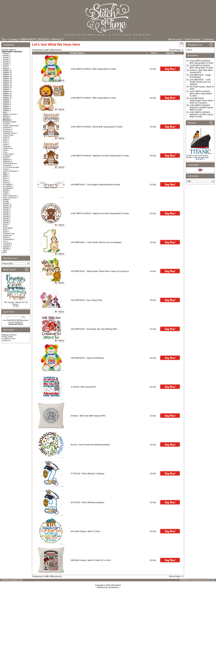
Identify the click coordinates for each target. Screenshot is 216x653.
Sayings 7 (6, 218)
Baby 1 (5, 112)
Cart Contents (192, 39)
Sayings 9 (6, 222)
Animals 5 (6, 61)
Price (153, 53)
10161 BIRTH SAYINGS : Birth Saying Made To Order (93, 69)
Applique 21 (7, 93)
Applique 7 (7, 107)
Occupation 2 (8, 186)
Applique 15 (7, 80)
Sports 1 (6, 230)
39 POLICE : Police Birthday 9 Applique (87, 502)
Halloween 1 (7, 160)
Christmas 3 (7, 131)
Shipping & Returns (9, 335)
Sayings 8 (6, 220)
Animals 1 (6, 53)
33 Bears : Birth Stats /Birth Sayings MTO (88, 416)
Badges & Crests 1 (10, 114)
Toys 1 (5, 241)
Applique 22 (7, 95)
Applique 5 (7, 103)
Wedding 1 (7, 249)
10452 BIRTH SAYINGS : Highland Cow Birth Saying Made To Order (100, 156)
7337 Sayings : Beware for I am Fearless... (16, 303)
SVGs (4, 252)
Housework (7, 165)
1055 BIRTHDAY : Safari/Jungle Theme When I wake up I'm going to (100, 271)
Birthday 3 (57, 39)
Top (3, 39)
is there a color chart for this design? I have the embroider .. (198, 156)
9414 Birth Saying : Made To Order (85, 531)
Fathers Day (7, 148)
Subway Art (7, 235)
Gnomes (6, 158)
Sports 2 (6, 232)
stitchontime (116, 585)
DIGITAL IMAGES (9, 50)
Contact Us (6, 340)
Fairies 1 (6, 144)
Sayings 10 (7, 205)
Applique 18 (7, 86)
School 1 (6, 224)
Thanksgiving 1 (9, 239)
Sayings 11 (7, 207)
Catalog (12, 39)
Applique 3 (7, 99)
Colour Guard (8, 135)
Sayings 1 (6, 203)
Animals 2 (6, 55)
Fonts (5, 152)
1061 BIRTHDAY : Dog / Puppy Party (86, 300)
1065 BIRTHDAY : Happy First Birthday (87, 358)
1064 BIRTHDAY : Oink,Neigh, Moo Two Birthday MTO (94, 329)
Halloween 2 (7, 161)
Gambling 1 (7, 156)
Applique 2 (7, 89)
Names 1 (6, 180)
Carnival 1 (7, 124)
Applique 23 (7, 97)
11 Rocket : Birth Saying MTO (83, 387)
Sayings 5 (6, 215)
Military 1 (6, 175)
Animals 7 (6, 65)
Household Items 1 (10, 163)
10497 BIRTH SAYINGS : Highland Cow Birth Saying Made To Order (100, 213)
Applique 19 (7, 88)
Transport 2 (7, 245)
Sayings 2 (6, 209)
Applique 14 (7, 78)
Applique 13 (7, 76)
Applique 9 (7, 110)
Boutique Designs (9, 122)
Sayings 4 (6, 213)
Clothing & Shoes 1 (10, 133)
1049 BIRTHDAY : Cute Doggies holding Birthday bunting (95, 185)
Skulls (5, 226)
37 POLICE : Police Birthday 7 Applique (87, 473)
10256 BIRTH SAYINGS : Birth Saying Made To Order (93, 98)
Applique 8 (7, 108)
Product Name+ (78, 53)
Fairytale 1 (7, 146)
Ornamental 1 (8, 188)
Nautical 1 (6, 182)
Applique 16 (7, 82)
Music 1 (6, 179)
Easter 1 (6, 141)
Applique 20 (7, 91)
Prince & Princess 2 (10, 198)
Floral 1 (6, 150)
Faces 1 (6, 143)
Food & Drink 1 (8, 154)
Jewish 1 (6, 169)
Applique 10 (7, 71)
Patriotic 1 (6, 190)
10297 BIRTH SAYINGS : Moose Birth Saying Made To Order (97, 127)
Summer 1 (7, 237)
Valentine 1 (7, 247)
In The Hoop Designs (11, 167)
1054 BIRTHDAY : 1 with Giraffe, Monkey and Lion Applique (96, 242)
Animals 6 (6, 63)
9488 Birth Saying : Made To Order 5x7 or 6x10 (91, 560)
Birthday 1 (7, 116)
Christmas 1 (7, 127)
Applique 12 (7, 74)
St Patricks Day (9, 234)
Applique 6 (7, 105)
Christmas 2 (7, 129)
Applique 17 (7, 84)
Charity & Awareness (11, 125)
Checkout (208, 39)
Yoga (5, 251)
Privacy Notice (7, 337)
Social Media (7, 228)
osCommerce (113, 587)
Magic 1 (6, 173)
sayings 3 (6, 211)
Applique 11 (7, 72)
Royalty (6, 201)
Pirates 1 (6, 194)
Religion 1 (6, 199)
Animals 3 (6, 57)
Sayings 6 (6, 216)
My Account (174, 39)
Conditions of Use (8, 339)
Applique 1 (7, 69)
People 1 (6, 192)
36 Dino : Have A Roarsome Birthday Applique (90, 445)
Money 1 (6, 177)
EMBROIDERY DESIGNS (34, 39)
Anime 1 (6, 67)
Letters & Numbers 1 (11, 171)
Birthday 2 (7, 118)
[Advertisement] (108, 616)
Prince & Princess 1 (10, 196)
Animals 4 (6, 59)
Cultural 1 (6, 137)
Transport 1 (7, 243)
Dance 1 (6, 139)
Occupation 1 (8, 184)
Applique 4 (7, 101)
